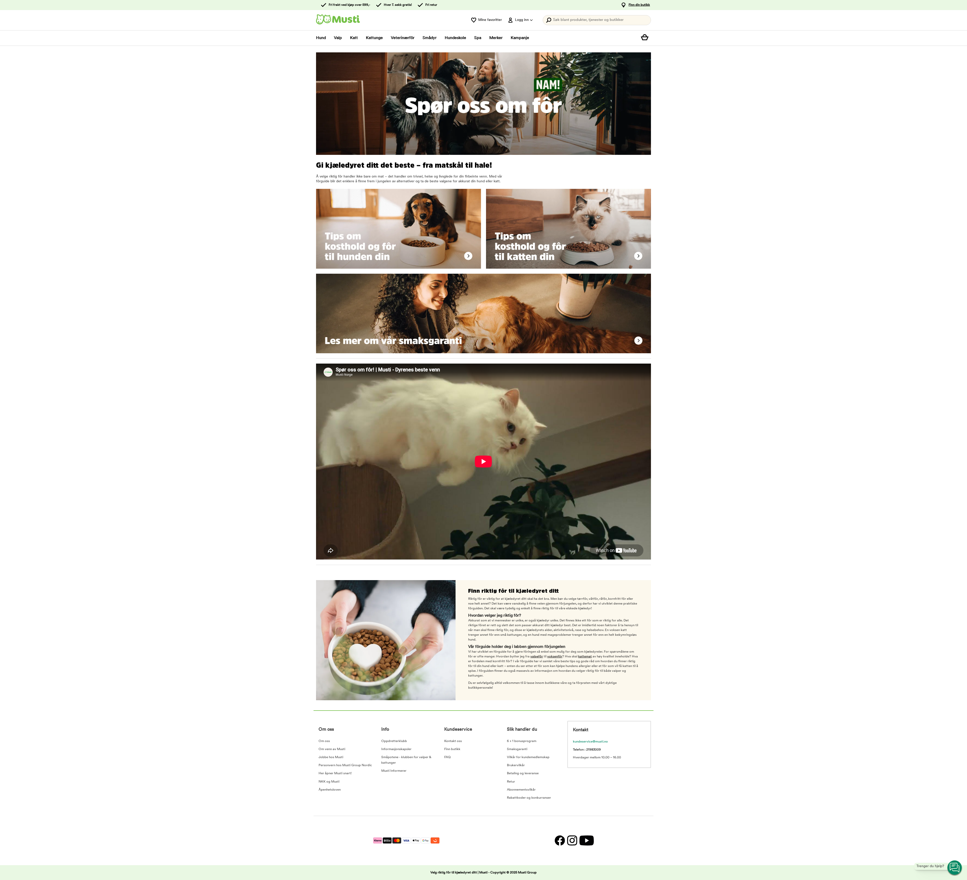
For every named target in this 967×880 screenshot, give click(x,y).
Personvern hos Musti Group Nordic (345, 765)
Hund (321, 38)
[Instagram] (572, 840)
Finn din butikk (639, 5)
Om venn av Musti (332, 749)
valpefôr (536, 656)
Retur (511, 781)
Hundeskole (455, 38)
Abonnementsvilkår (521, 789)
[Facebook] (560, 840)
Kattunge (374, 38)
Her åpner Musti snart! (335, 773)
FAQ (447, 757)
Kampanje (520, 38)
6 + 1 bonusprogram (521, 741)
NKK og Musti (329, 781)
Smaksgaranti (517, 749)
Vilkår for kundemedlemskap (528, 757)
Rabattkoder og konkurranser (529, 797)
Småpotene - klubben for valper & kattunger (406, 760)
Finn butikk (452, 749)
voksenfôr (554, 656)
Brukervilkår (516, 765)
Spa (477, 38)
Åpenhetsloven (330, 789)
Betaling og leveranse (523, 773)
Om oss (324, 741)
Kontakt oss (453, 741)
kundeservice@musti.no (590, 741)
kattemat (585, 656)
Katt (354, 38)
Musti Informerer (393, 770)
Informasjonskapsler (396, 749)
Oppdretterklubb (394, 741)
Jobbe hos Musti (331, 757)
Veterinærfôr (403, 38)
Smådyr (430, 38)
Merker (496, 38)
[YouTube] (586, 840)
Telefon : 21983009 (587, 749)
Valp (338, 38)
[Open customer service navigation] (955, 868)
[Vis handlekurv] (646, 38)
